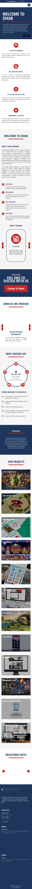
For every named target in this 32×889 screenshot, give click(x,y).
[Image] (16, 321)
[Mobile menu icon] (29, 4)
